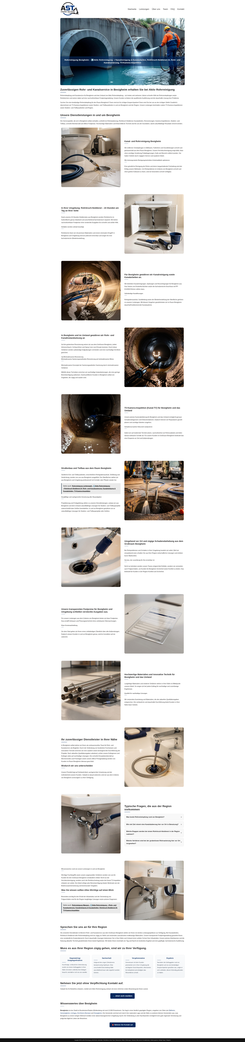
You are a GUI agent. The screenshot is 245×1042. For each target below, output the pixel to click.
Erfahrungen (128, 1040)
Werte (123, 1040)
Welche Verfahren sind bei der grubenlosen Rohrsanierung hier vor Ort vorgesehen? (153, 842)
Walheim (172, 1010)
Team (165, 9)
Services (134, 1040)
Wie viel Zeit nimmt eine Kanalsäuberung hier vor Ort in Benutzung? (152, 824)
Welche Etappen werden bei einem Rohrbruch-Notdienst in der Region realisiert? (153, 833)
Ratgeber (169, 1040)
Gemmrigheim (65, 1013)
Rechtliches (106, 1040)
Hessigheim (98, 1013)
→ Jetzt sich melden (122, 996)
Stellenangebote (154, 1040)
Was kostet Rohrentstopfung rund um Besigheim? (145, 817)
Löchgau (74, 1013)
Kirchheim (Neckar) (83, 1013)
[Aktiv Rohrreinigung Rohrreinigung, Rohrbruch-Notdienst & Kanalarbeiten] (69, 9)
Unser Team (112, 1040)
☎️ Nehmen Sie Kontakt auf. (122, 1025)
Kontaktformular (146, 1040)
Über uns (156, 9)
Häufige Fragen (162, 1040)
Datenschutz (118, 1040)
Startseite (132, 9)
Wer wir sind (139, 1040)
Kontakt (180, 9)
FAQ (173, 9)
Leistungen (144, 9)
